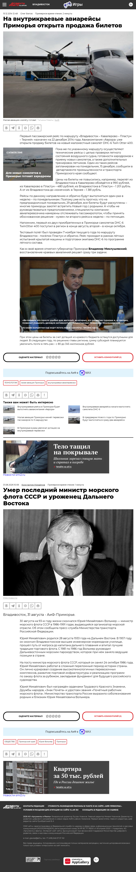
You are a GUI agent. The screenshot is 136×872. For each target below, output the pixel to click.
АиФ (57, 120)
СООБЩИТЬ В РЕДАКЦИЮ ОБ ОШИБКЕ (100, 810)
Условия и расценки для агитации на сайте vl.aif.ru (50, 810)
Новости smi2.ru (14, 474)
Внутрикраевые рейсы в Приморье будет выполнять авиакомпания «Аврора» (38, 408)
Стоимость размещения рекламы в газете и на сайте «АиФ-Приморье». (85, 806)
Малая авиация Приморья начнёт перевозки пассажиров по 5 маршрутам (40, 418)
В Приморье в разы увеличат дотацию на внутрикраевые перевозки (38, 429)
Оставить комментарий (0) (108, 357)
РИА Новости (10, 598)
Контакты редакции (33, 806)
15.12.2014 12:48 (10, 13)
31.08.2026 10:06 (11, 485)
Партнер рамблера (52, 860)
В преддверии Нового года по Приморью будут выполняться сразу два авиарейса (104, 418)
